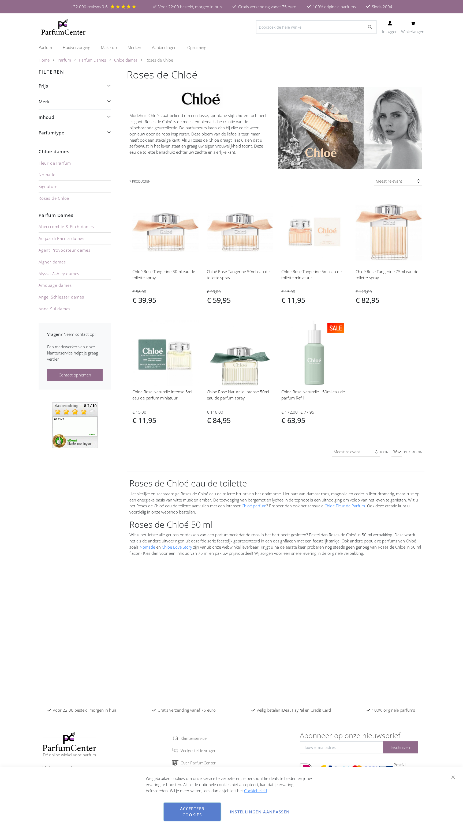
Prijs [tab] (43, 86)
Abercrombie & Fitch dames (66, 226)
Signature (48, 186)
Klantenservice (194, 738)
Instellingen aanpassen (260, 811)
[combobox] (316, 27)
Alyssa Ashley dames (59, 273)
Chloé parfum (254, 505)
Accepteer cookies (192, 811)
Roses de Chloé (54, 198)
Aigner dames (52, 262)
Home (44, 60)
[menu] (231, 47)
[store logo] (63, 27)
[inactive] (75, 424)
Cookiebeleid (255, 790)
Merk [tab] (44, 102)
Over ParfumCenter (198, 762)
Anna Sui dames (54, 308)
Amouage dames (55, 285)
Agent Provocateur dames (64, 250)
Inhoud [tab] (46, 117)
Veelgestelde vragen (198, 750)
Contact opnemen (75, 375)
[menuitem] (48, 47)
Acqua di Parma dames (61, 238)
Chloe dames (125, 60)
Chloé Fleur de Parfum (344, 505)
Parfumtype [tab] (51, 133)
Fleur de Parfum (55, 163)
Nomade (147, 547)
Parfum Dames (92, 60)
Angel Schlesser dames (61, 297)
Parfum (64, 60)
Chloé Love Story (177, 547)
